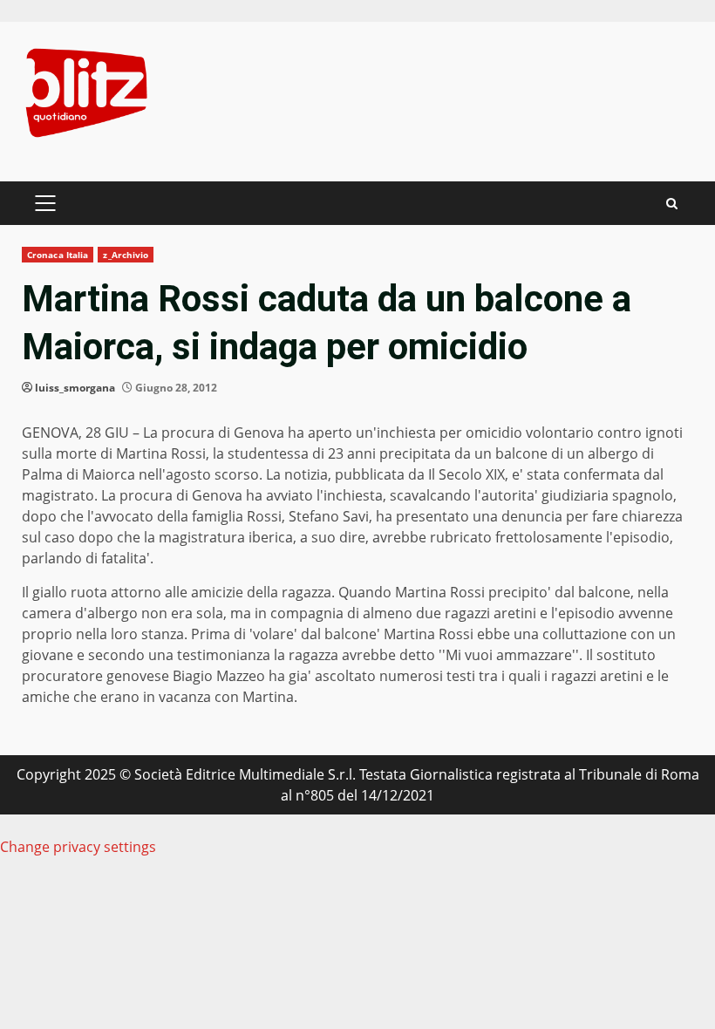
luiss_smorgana (75, 387)
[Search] (672, 204)
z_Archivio (125, 255)
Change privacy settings (78, 846)
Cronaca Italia (57, 255)
